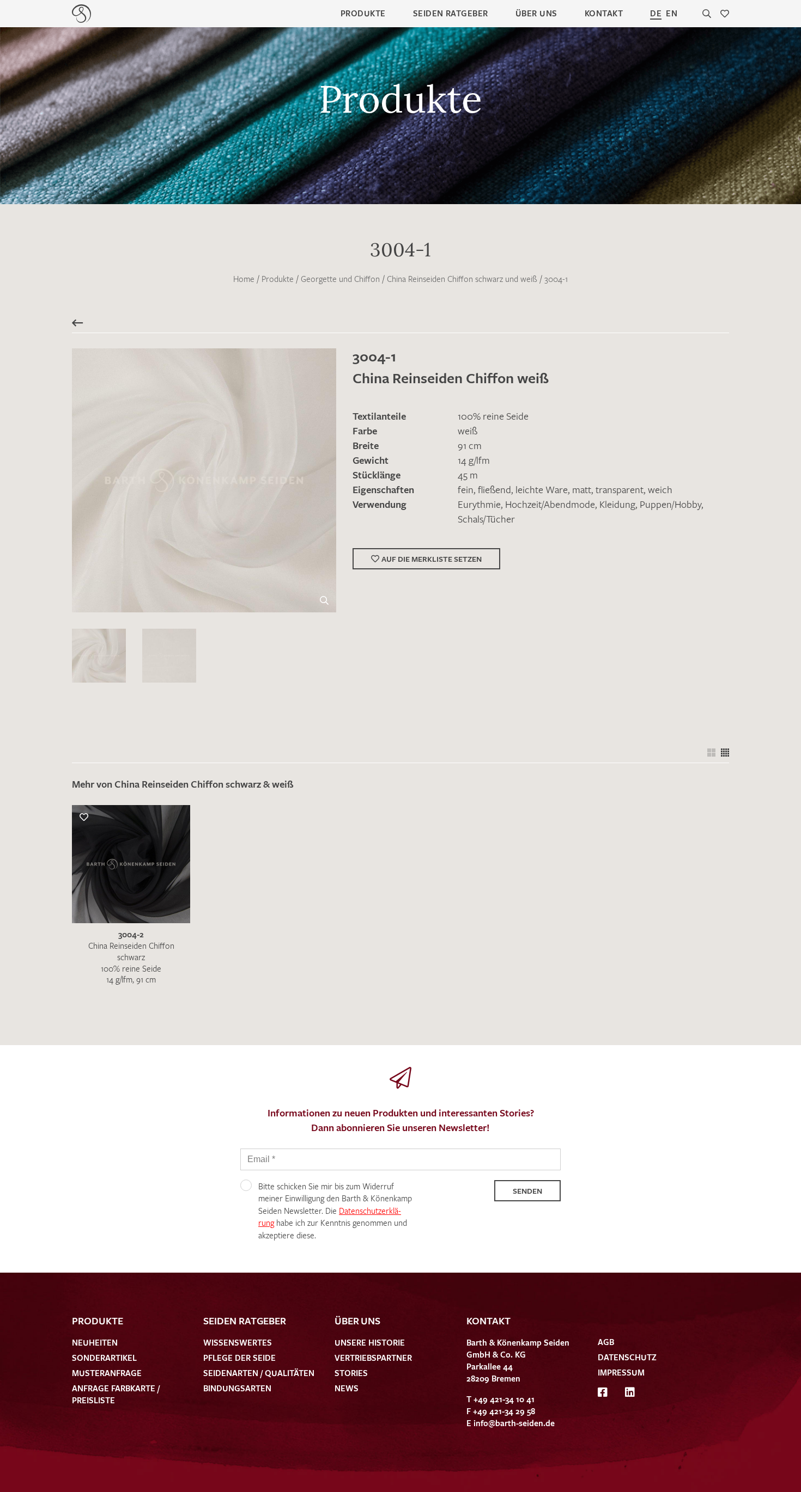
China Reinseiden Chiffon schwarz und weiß (462, 278)
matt (581, 489)
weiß (467, 430)
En (671, 13)
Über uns (536, 13)
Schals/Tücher (486, 518)
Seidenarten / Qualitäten (258, 1372)
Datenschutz (627, 1357)
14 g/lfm (474, 459)
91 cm (470, 445)
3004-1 (556, 278)
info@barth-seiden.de (514, 1422)
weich (660, 489)
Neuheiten (95, 1342)
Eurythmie (479, 504)
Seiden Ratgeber (450, 13)
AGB (606, 1341)
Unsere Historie (370, 1342)
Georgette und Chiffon (340, 278)
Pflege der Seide (239, 1357)
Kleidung (617, 504)
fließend (494, 489)
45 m (468, 474)
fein (466, 489)
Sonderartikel (104, 1357)
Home (243, 278)
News (347, 1388)
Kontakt (604, 13)
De (656, 13)
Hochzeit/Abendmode (550, 504)
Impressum (621, 1372)
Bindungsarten (237, 1388)
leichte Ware (541, 489)
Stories (351, 1372)
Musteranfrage (107, 1372)
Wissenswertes (237, 1342)
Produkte (363, 13)
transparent (620, 489)
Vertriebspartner (373, 1357)
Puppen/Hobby (670, 504)
